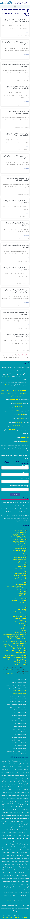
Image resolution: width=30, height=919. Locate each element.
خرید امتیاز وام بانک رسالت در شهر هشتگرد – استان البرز (15, 65)
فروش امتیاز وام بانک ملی (19, 616)
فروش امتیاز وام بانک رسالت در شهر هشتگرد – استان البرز (18, 335)
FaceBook (23, 630)
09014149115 (12, 430)
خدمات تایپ (23, 553)
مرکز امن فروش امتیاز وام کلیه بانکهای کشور (14, 646)
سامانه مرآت (7, 385)
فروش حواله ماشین (21, 537)
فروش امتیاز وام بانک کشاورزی (18, 536)
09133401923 (14, 399)
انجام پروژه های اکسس (20, 573)
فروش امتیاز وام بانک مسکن (19, 690)
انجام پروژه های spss (20, 621)
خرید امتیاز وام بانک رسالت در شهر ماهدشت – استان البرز (18, 112)
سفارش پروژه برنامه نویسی (19, 600)
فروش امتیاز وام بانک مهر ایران (18, 541)
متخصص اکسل (22, 612)
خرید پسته (23, 570)
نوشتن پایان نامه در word (19, 568)
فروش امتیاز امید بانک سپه (19, 632)
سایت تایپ (23, 552)
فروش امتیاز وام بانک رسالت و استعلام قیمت (14, 634)
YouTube (23, 629)
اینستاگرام (5, 917)
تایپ (25, 555)
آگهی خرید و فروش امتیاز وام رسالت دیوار (15, 655)
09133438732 (25, 441)
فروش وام (23, 605)
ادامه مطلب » (26, 32)
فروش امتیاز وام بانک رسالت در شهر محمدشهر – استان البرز (18, 134)
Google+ (23, 625)
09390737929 (16, 426)
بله (19, 917)
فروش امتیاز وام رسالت (10, 355)
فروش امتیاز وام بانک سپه (19, 534)
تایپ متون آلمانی (21, 562)
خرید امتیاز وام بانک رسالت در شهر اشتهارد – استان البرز (16, 268)
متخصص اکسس (22, 614)
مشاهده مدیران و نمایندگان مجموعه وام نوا (15, 648)
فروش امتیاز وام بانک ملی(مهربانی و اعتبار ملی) (14, 641)
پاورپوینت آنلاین (22, 577)
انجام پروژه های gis (21, 584)
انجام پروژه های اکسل (20, 578)
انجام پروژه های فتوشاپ (20, 557)
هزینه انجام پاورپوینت (20, 623)
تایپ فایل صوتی (22, 566)
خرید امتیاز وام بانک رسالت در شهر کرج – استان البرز (16, 224)
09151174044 (18, 407)
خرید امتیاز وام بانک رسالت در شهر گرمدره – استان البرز (15, 246)
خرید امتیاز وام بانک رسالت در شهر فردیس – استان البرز (16, 201)
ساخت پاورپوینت (22, 595)
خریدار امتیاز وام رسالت (20, 543)
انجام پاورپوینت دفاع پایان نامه (18, 571)
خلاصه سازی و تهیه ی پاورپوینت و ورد (16, 586)
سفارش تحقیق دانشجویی (19, 587)
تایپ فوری (23, 582)
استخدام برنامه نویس (20, 618)
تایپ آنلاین (23, 604)
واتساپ (15, 917)
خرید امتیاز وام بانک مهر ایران (18, 539)
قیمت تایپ (23, 591)
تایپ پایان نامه (22, 580)
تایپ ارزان (23, 546)
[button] (15, 6)
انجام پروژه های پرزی (20, 548)
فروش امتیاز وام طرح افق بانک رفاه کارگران (14, 645)
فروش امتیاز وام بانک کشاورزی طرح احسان (15, 636)
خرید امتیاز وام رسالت (22, 355)
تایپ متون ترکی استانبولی (19, 575)
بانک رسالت (7, 376)
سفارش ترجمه (22, 609)
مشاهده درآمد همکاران (20, 664)
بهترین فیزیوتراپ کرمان (20, 530)
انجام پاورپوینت (22, 593)
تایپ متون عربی (22, 564)
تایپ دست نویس (22, 561)
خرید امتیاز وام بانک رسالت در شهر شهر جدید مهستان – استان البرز (17, 20)
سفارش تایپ (22, 602)
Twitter (24, 627)
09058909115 (15, 411)
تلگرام (11, 917)
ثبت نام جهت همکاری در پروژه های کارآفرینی (14, 657)
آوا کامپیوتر (8, 900)
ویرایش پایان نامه (21, 589)
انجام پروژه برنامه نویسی (19, 611)
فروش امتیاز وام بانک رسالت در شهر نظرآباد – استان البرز (15, 157)
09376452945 (21, 418)
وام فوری (23, 528)
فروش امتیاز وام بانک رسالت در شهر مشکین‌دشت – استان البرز (18, 87)
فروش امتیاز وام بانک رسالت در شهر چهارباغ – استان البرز (15, 43)
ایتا (21, 917)
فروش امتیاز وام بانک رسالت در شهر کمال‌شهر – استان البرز (18, 179)
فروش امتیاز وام (21, 532)
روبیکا (25, 917)
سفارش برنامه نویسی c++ (19, 550)
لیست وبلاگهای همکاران (20, 662)
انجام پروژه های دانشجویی (19, 559)
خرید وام (23, 607)
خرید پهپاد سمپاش (21, 544)
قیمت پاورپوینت (22, 620)
